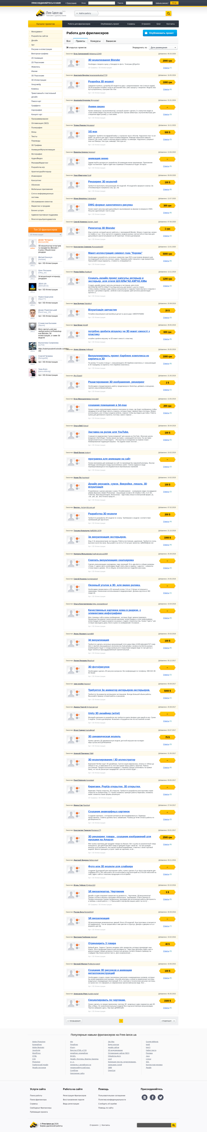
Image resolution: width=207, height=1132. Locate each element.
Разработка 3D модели (102, 513)
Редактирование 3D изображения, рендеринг (116, 381)
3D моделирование (115, 1050)
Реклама (149, 1053)
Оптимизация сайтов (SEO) (118, 1053)
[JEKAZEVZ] (43, 285)
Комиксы (35, 89)
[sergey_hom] (86, 222)
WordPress (36, 1053)
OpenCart (111, 1070)
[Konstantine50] (88, 247)
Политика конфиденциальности (112, 1100)
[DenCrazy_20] (47, 311)
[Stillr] (83, 753)
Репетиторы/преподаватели (43, 219)
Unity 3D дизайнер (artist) (104, 713)
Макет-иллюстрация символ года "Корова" (115, 253)
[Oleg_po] (44, 271)
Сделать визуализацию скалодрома (111, 560)
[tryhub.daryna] (86, 707)
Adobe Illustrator (38, 1047)
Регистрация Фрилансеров (74, 1096)
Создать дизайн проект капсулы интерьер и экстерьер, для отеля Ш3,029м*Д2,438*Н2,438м (117, 280)
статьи (148, 1059)
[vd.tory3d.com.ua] (84, 507)
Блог (159, 24)
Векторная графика (39, 54)
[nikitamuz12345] (88, 54)
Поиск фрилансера (38, 1100)
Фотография (36, 154)
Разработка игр (38, 167)
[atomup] (85, 937)
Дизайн (34, 40)
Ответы (166, 68)
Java (148, 1056)
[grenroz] (84, 152)
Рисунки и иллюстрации (41, 49)
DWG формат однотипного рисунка (110, 204)
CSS (34, 1059)
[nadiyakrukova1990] (91, 554)
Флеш (33, 132)
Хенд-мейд (36, 84)
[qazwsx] (82, 684)
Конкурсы (95, 41)
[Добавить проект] (160, 33)
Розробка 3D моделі (101, 81)
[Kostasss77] (87, 830)
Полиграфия (36, 128)
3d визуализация (98, 640)
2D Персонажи (37, 62)
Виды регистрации (71, 1104)
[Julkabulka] (85, 198)
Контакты (171, 24)
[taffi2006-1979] (87, 531)
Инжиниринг (36, 176)
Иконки (34, 71)
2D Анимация (37, 58)
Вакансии (111, 41)
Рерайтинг (74, 1044)
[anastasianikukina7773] (90, 75)
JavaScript (36, 1050)
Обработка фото (114, 1056)
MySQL (73, 1056)
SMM (110, 1067)
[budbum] (83, 272)
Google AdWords (152, 1042)
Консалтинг (36, 180)
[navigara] (81, 477)
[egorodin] (86, 399)
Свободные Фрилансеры (41, 1108)
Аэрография (36, 110)
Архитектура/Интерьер (41, 172)
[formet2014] (83, 912)
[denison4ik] (45, 241)
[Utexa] (81, 426)
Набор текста (151, 1050)
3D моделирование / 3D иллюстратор (111, 759)
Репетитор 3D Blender (101, 228)
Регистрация (71, 3)
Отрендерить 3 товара (102, 943)
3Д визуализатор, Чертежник (106, 891)
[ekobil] (81, 325)
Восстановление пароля (73, 1100)
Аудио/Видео (37, 158)
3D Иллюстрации (38, 80)
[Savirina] (82, 805)
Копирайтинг (37, 1044)
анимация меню (98, 158)
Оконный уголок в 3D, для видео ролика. (114, 585)
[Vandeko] (83, 303)
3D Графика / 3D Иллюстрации (100, 68)
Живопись (35, 67)
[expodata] (84, 780)
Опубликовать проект (110, 24)
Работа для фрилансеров (79, 24)
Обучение (35, 185)
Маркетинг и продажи (40, 206)
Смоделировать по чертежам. (107, 1000)
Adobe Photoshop (38, 1042)
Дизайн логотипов (39, 1067)
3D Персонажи (37, 76)
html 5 (148, 1047)
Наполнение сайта (77, 1073)
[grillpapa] (83, 349)
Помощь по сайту (105, 1108)
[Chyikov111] (84, 885)
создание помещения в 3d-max (107, 405)
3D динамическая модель (104, 736)
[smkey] (82, 452)
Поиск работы (36, 1096)
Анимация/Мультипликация (43, 150)
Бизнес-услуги (37, 210)
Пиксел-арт (36, 101)
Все (68, 41)
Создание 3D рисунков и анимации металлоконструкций (110, 972)
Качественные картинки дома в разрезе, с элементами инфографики (114, 612)
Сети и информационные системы (42, 195)
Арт (33, 45)
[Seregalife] (45, 357)
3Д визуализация (98, 918)
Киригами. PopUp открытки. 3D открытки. (114, 786)
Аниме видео (96, 106)
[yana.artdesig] (44, 370)
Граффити (35, 106)
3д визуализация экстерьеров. (107, 536)
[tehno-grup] (86, 860)
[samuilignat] (84, 730)
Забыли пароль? (162, 3)
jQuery (72, 1047)
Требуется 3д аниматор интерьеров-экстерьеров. (119, 690)
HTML (34, 1056)
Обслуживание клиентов (41, 202)
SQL (147, 1062)
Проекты (80, 41)
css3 (110, 1059)
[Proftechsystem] (87, 964)
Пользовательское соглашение (111, 1096)
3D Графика (36, 145)
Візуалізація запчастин (102, 309)
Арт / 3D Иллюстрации (96, 93)
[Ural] (82, 175)
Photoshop (36, 1062)
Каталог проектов (46, 24)
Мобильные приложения (42, 189)
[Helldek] (45, 258)
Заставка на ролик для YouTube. (108, 432)
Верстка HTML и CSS (78, 1050)
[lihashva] (84, 660)
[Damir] (78, 376)
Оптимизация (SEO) (40, 123)
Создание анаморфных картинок (109, 811)
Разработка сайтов (39, 36)
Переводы (35, 141)
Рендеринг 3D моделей (102, 181)
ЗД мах (92, 131)
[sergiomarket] (86, 579)
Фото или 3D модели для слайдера (110, 866)
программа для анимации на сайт (109, 458)
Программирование (39, 119)
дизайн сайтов (113, 1047)
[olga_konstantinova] (91, 604)
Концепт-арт (36, 114)
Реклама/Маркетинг (39, 163)
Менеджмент (37, 32)
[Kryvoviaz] (86, 100)
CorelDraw (74, 1070)
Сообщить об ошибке (107, 1104)
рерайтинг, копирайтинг (79, 1053)
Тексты (34, 136)
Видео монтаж (113, 1044)
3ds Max (111, 1042)
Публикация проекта (39, 1112)
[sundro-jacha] (86, 994)
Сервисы (131, 24)
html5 (148, 1044)
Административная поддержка (44, 215)
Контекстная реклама (154, 1065)
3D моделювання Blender (104, 60)
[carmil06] (84, 634)
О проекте (146, 24)
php (71, 1042)
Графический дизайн (40, 1065)
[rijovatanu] (84, 125)
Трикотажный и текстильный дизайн (43, 95)
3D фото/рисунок (99, 666)
